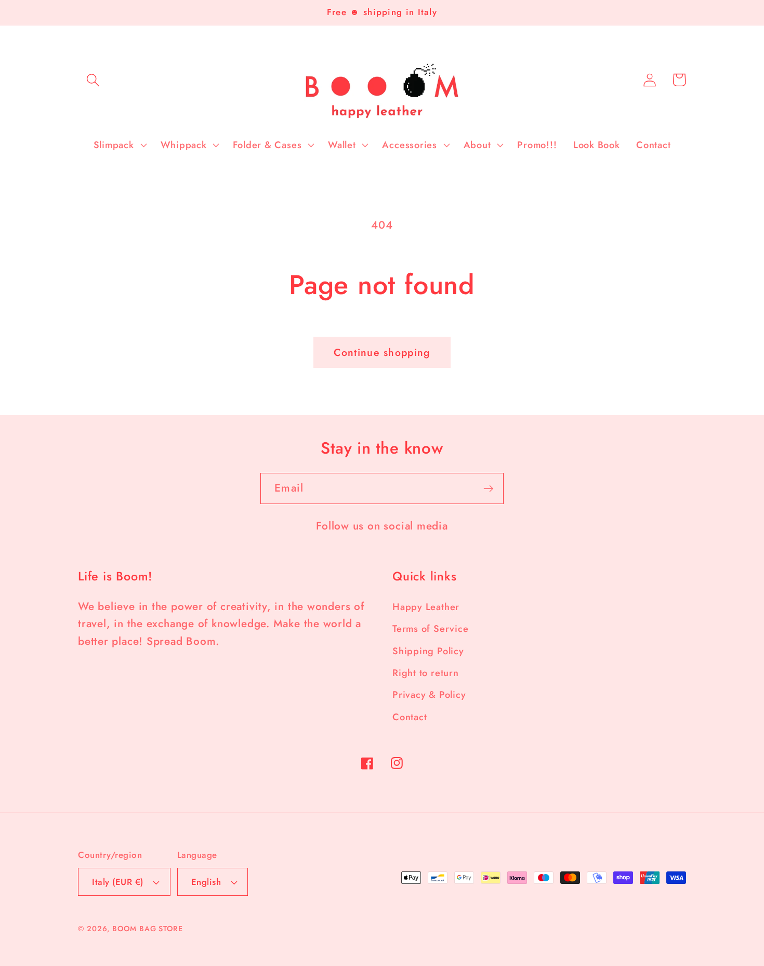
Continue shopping (382, 352)
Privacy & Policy (429, 695)
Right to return (425, 673)
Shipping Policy (428, 651)
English (206, 882)
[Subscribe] (488, 489)
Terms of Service (430, 629)
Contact (409, 717)
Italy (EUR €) (117, 882)
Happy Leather (425, 607)
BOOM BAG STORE (147, 928)
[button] (93, 80)
